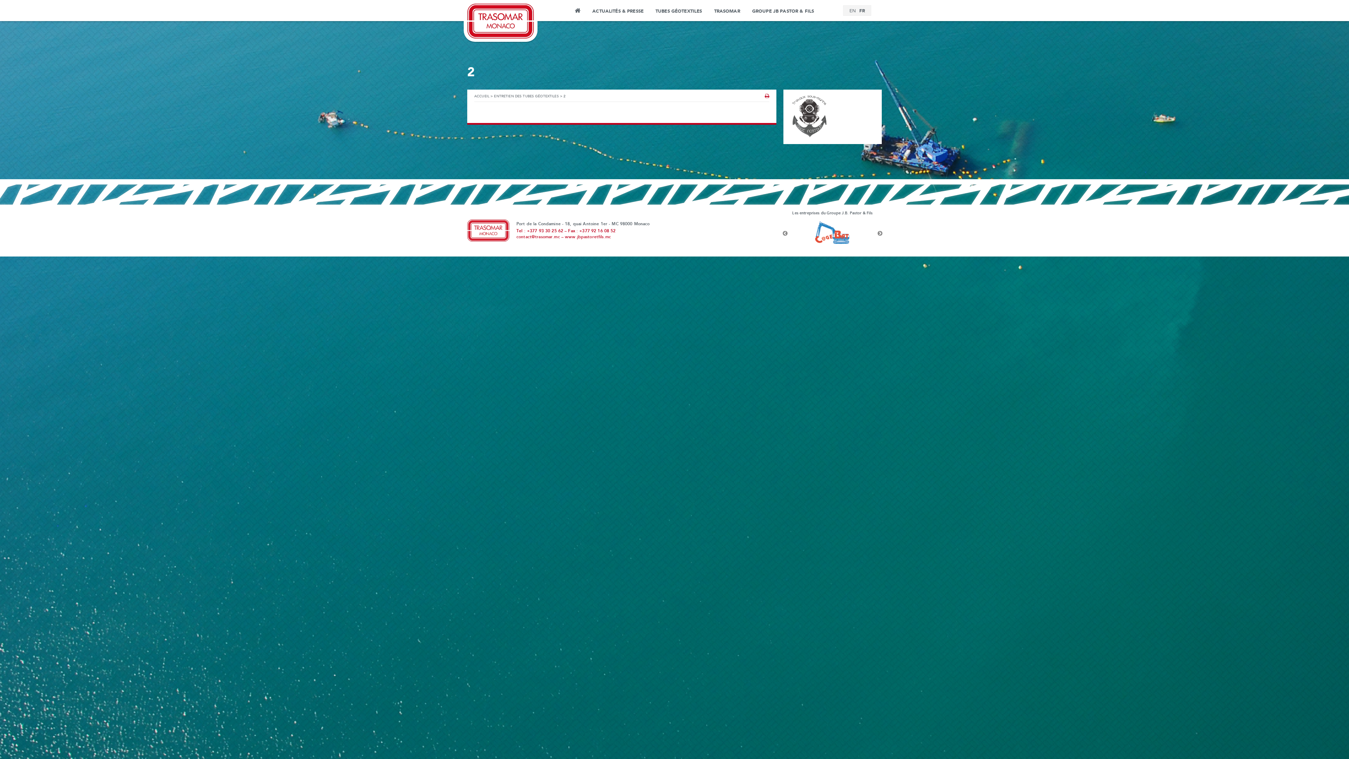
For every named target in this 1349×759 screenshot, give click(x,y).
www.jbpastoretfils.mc (588, 237)
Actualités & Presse (618, 11)
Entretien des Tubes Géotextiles (526, 96)
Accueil (577, 11)
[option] (832, 234)
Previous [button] (785, 233)
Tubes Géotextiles (679, 11)
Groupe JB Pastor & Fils (783, 11)
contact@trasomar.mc (538, 237)
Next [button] (880, 233)
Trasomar (727, 11)
